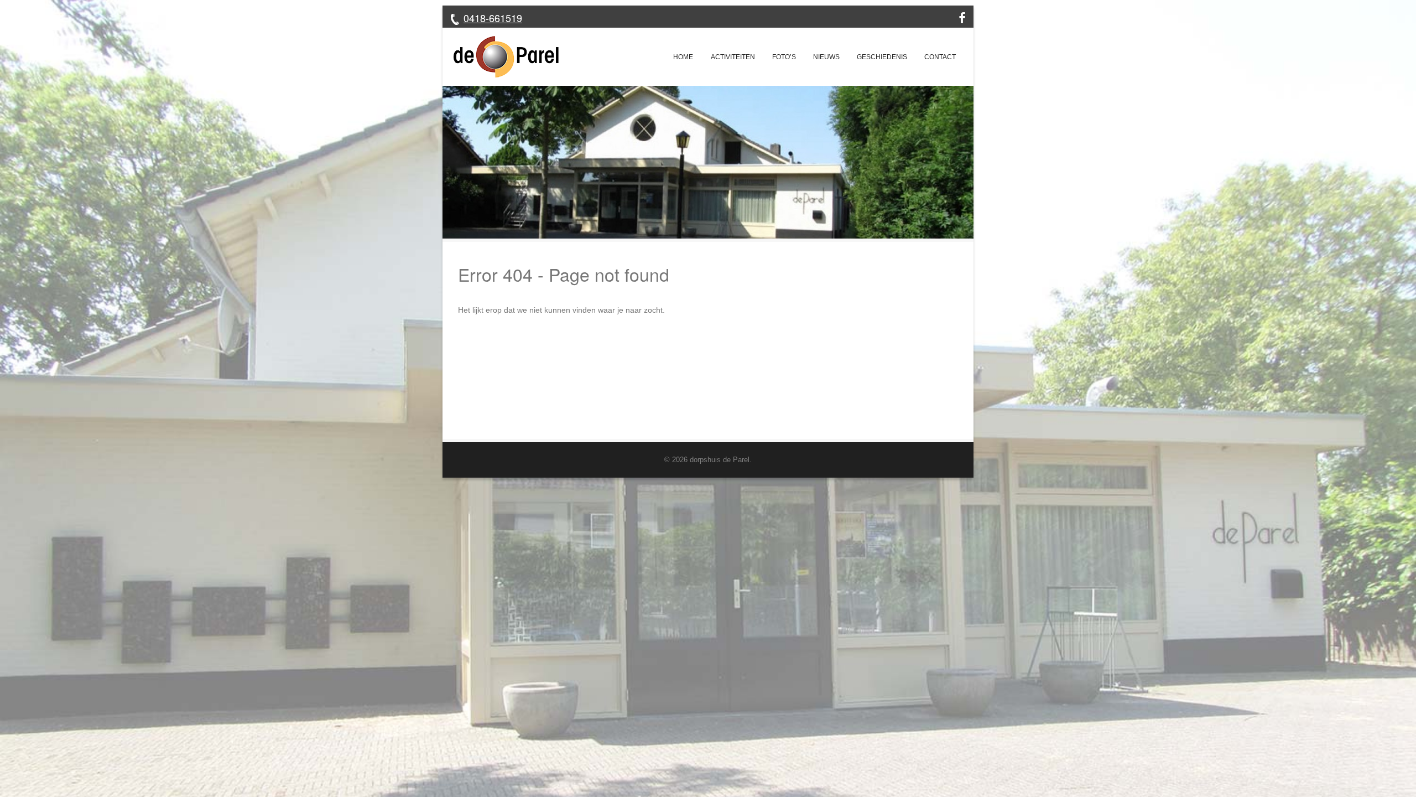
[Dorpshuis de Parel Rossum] (500, 57)
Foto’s (784, 57)
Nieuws (826, 57)
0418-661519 (493, 18)
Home (683, 57)
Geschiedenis (882, 57)
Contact (940, 57)
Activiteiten (733, 57)
